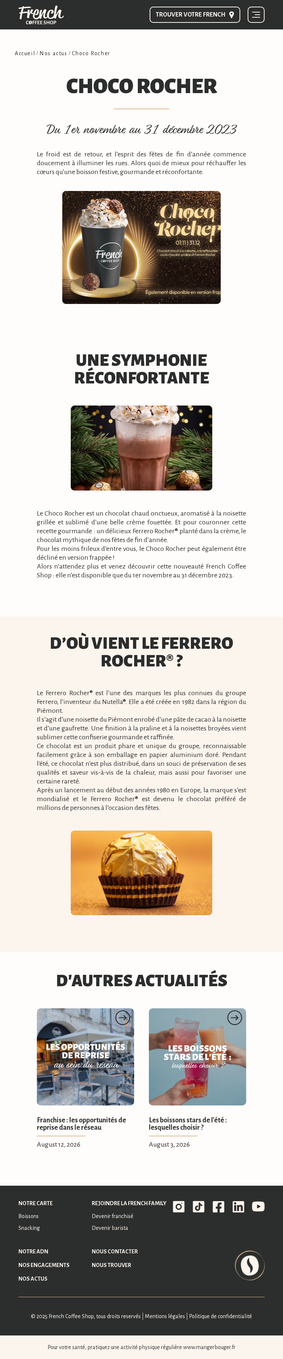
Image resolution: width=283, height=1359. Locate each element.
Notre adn (33, 1251)
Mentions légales (165, 1316)
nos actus (33, 1279)
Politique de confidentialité (220, 1316)
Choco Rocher (91, 53)
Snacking (29, 1228)
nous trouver (111, 1265)
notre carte (35, 1203)
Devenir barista (110, 1228)
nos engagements (44, 1265)
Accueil (25, 53)
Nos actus (53, 53)
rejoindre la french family (129, 1203)
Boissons (28, 1216)
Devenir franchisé (112, 1216)
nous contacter (115, 1251)
